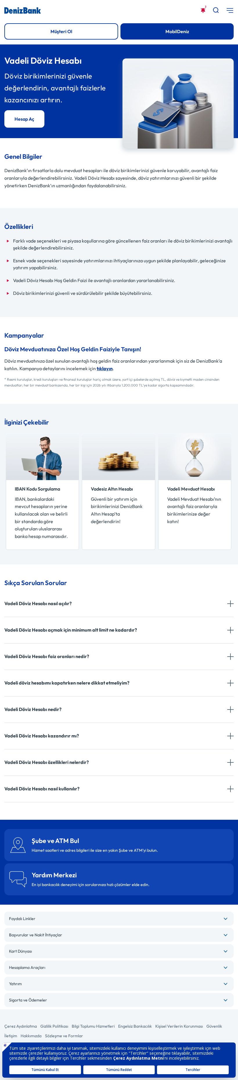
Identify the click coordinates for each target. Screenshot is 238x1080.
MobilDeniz (177, 31)
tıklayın (105, 368)
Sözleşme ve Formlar (64, 1035)
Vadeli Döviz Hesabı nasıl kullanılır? (42, 789)
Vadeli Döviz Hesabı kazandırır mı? (41, 736)
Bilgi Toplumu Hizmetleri (93, 1026)
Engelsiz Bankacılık (135, 1026)
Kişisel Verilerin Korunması (179, 1026)
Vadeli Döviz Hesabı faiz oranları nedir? (46, 656)
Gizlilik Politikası (54, 1026)
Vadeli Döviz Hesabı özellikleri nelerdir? (46, 762)
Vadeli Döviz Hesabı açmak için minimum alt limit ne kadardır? (70, 630)
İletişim (10, 1035)
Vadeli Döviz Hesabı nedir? (33, 709)
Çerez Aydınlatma (20, 1026)
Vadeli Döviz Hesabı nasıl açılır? (38, 603)
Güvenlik (214, 1026)
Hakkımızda (31, 1035)
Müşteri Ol (61, 31)
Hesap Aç (24, 119)
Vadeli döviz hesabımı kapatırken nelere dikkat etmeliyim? (66, 683)
